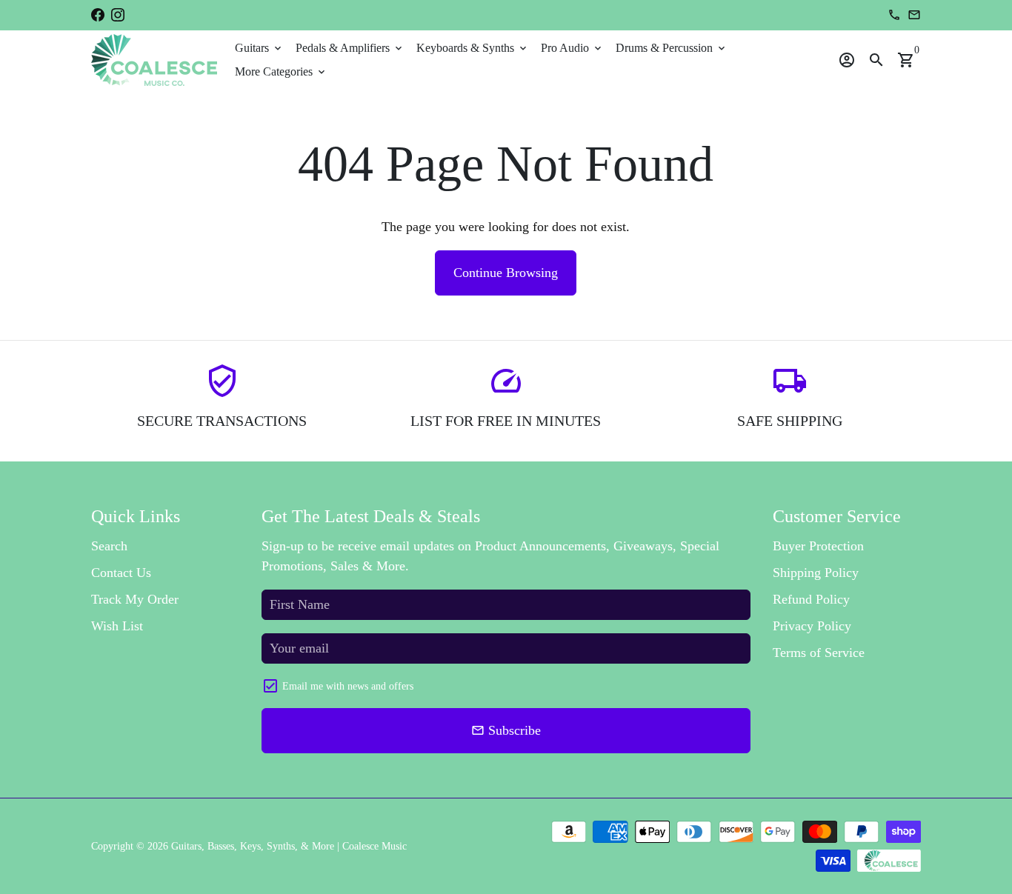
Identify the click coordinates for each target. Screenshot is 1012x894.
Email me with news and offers (347, 686)
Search (109, 545)
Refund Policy (811, 599)
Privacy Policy (812, 625)
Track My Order (135, 599)
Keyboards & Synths (472, 47)
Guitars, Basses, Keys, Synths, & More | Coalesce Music (289, 846)
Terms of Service (819, 652)
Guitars (259, 47)
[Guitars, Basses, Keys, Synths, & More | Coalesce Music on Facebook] (97, 14)
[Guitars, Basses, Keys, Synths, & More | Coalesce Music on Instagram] (117, 14)
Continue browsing (505, 272)
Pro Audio (572, 47)
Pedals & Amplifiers (350, 47)
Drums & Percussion (672, 47)
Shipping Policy (816, 572)
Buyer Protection (818, 545)
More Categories (281, 71)
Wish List (117, 625)
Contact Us (121, 572)
